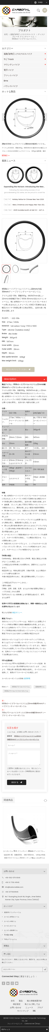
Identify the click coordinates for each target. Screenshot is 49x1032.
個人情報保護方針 (34, 1000)
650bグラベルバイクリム (21, 687)
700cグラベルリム (10, 939)
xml (34, 1011)
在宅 (6, 34)
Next (45, 117)
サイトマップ (23, 1011)
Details (4, 155)
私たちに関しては (32, 1004)
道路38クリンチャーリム (12, 912)
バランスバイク (11, 86)
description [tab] (10, 379)
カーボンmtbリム (10, 921)
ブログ (40, 1007)
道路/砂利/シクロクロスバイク (22, 34)
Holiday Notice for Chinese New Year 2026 (28, 199)
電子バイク (9, 70)
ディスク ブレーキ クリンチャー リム (28, 35)
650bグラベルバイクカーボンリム (16, 691)
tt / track (9, 59)
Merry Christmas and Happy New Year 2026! (29, 205)
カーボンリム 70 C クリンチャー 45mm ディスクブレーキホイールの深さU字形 (24, 851)
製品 (21, 1000)
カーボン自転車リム (11, 930)
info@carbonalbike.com (14, 887)
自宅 (13, 1000)
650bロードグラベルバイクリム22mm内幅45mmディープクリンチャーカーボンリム (24, 705)
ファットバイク (11, 75)
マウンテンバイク (12, 64)
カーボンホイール (10, 926)
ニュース (29, 1007)
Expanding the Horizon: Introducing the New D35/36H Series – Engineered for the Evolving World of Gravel (24, 187)
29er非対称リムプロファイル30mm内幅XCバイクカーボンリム (24, 144)
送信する (14, 782)
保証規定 (16, 1004)
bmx (6, 80)
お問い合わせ (15, 1007)
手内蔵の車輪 (8, 935)
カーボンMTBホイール (11, 917)
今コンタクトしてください (16, 369)
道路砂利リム (39, 687)
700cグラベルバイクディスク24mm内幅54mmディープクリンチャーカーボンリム (24, 714)
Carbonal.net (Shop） (32, 1024)
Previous (4, 117)
